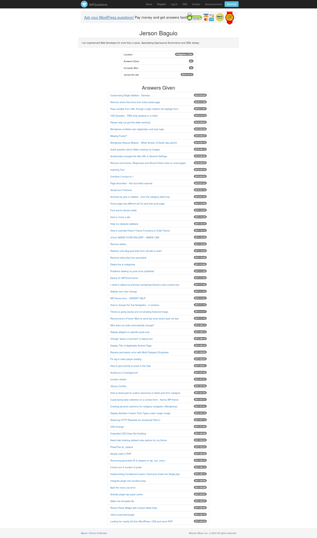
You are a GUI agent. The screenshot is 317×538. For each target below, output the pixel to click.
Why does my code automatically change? (132, 325)
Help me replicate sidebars (124, 223)
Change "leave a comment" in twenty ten (131, 338)
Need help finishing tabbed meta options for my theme (138, 440)
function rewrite (118, 379)
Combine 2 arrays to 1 (122, 176)
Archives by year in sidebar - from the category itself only (140, 196)
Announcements (213, 4)
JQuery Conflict (118, 386)
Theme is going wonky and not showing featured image (139, 311)
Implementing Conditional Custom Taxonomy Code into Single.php (145, 474)
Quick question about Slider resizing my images (135, 149)
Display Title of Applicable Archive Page (131, 345)
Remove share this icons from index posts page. (135, 102)
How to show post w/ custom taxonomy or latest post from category (145, 393)
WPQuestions (97, 4)
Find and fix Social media (123, 210)
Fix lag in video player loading (125, 359)
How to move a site (120, 217)
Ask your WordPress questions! (109, 17)
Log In (174, 4)
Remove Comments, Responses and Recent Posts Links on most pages (148, 163)
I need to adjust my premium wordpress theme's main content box (144, 284)
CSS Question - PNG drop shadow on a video (134, 115)
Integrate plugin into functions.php (128, 480)
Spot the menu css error (123, 487)
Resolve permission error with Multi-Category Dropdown (139, 352)
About (84, 533)
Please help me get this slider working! (130, 122)
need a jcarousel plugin (122, 514)
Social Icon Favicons (121, 190)
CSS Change (117, 426)
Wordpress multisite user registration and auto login (137, 129)
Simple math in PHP (120, 453)
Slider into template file (122, 501)
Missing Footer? (118, 136)
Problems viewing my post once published (132, 271)
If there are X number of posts (126, 467)
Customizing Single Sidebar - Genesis (130, 95)
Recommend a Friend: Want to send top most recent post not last (144, 318)
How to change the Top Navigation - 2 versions (134, 305)
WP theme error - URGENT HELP (127, 298)
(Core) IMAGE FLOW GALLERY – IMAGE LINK (134, 237)
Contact (196, 4)
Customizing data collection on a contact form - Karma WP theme (144, 399)
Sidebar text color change (123, 291)
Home (149, 4)
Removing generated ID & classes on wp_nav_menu (137, 460)
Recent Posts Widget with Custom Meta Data (133, 507)
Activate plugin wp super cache (126, 494)
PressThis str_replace (121, 447)
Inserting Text (117, 169)
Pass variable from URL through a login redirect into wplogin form (144, 109)
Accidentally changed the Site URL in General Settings (138, 156)
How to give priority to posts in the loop (130, 365)
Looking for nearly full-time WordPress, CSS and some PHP (141, 521)
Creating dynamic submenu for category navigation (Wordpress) (143, 406)
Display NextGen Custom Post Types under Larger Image (140, 413)
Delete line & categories (122, 264)
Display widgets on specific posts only (129, 332)
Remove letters (118, 244)
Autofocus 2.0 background (124, 372)
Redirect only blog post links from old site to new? (136, 251)
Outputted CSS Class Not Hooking (128, 433)
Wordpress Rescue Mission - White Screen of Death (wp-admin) (143, 142)
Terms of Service (98, 533)
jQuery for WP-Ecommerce (124, 278)
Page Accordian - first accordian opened (131, 183)
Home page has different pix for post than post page (137, 203)
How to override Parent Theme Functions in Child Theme (140, 230)
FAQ (184, 4)
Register (161, 4)
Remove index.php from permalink (128, 257)
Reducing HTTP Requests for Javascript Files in (135, 420)
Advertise (231, 4)
